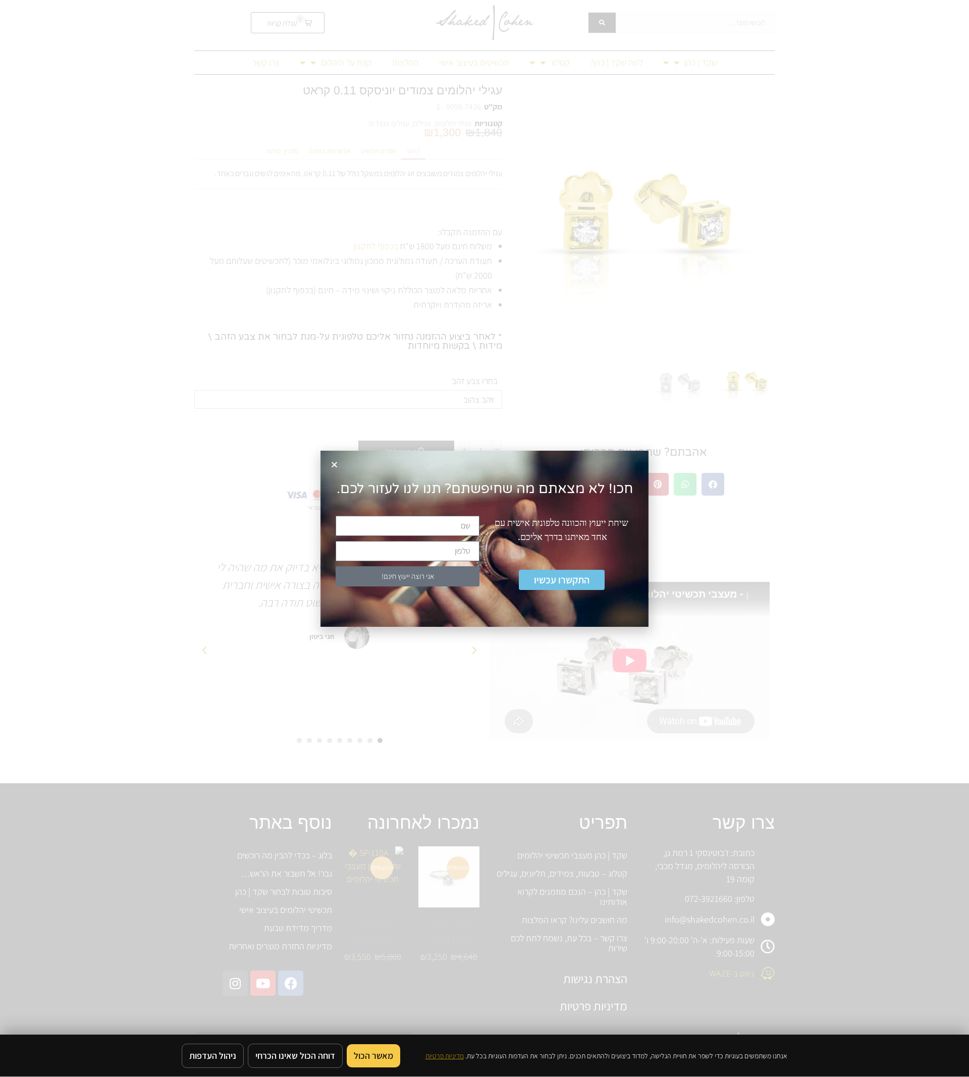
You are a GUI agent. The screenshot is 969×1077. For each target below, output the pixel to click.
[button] (334, 464)
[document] (484, 538)
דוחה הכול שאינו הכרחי (295, 1055)
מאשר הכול (373, 1055)
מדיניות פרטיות (444, 1055)
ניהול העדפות (212, 1055)
